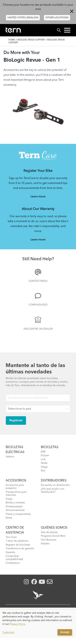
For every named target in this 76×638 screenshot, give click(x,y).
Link (43, 459)
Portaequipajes (14, 506)
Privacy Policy (17, 624)
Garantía (10, 552)
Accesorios (16, 480)
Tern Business (48, 540)
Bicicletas (49, 447)
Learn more (38, 196)
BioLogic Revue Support (31, 40)
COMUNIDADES (38, 304)
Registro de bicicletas (18, 545)
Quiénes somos (54, 527)
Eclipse (45, 455)
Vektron (10, 456)
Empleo (45, 543)
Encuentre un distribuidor (55, 485)
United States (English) (22, 17)
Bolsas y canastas (15, 502)
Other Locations (57, 17)
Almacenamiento (15, 510)
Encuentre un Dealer (38, 329)
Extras (9, 518)
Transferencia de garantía (20, 548)
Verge (44, 467)
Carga (9, 499)
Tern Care (11, 537)
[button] (67, 30)
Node (44, 463)
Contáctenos (38, 281)
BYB (43, 452)
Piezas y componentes (18, 514)
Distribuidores (53, 480)
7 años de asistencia (17, 541)
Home (11, 40)
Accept (64, 632)
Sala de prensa (49, 532)
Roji (43, 470)
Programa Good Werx (53, 536)
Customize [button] (8, 632)
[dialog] (38, 623)
